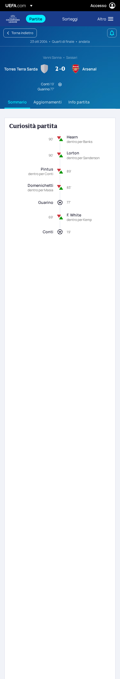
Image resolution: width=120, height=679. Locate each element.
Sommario (17, 102)
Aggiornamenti (47, 102)
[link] (36, 19)
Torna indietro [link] (22, 32)
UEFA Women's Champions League (12, 19)
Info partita (79, 102)
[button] (104, 19)
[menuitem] (41, 19)
